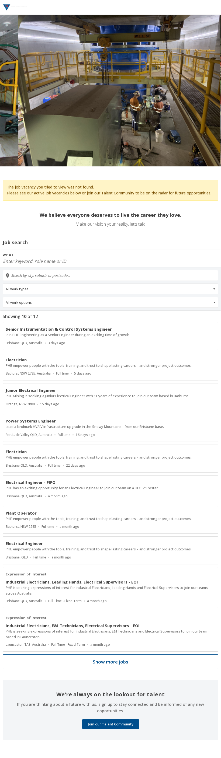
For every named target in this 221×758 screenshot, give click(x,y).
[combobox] (110, 275)
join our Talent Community (110, 192)
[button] (110, 289)
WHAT (8, 255)
